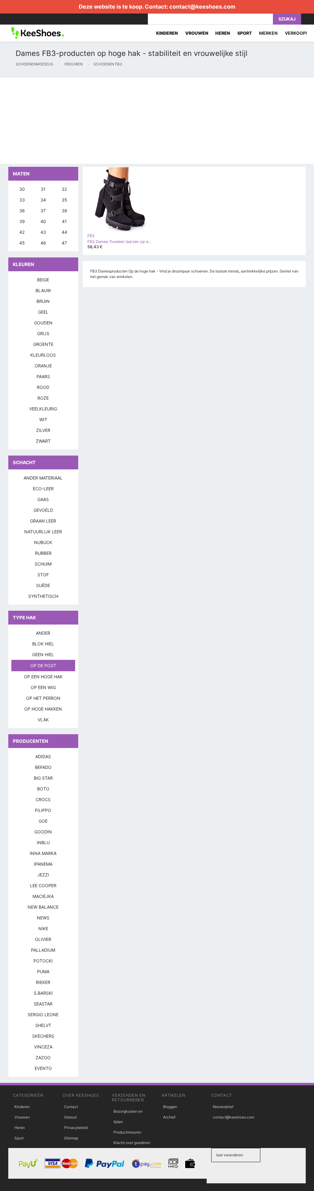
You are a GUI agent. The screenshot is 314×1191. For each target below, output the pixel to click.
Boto (43, 788)
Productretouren (127, 1132)
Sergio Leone (43, 1014)
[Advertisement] (157, 121)
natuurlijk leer (43, 531)
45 (22, 242)
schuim (43, 563)
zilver (43, 430)
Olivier (43, 939)
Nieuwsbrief (223, 1106)
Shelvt (43, 1025)
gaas (43, 499)
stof (43, 574)
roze (43, 398)
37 (43, 210)
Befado (43, 767)
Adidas (43, 756)
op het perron (43, 698)
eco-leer (43, 488)
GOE (43, 821)
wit (43, 419)
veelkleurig (43, 408)
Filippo (43, 810)
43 (43, 232)
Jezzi (43, 874)
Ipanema (43, 864)
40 (43, 221)
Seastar (43, 1003)
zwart (43, 441)
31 (43, 189)
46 (43, 242)
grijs (43, 333)
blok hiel (43, 643)
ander (43, 633)
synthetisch (43, 596)
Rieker (43, 982)
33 (22, 199)
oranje (43, 365)
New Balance (43, 907)
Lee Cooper (43, 885)
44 (64, 232)
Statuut (70, 1117)
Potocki (43, 960)
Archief (169, 1117)
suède (43, 585)
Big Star (43, 778)
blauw (43, 290)
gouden (43, 322)
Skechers (43, 1036)
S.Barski (43, 993)
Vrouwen (22, 1117)
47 (64, 242)
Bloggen (170, 1106)
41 (64, 221)
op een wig (43, 687)
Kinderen (22, 1106)
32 (64, 189)
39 (22, 221)
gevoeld (43, 510)
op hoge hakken (43, 708)
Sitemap (71, 1138)
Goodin (43, 831)
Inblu (43, 842)
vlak (43, 719)
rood (43, 387)
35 (64, 199)
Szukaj (287, 19)
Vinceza (43, 1046)
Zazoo (43, 1057)
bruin (43, 301)
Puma (43, 971)
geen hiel (43, 654)
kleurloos (43, 355)
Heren (19, 1127)
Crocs (43, 799)
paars (43, 376)
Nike (43, 928)
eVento (43, 1068)
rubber (43, 553)
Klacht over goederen (131, 1142)
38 (64, 210)
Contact (71, 1106)
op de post (43, 665)
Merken (268, 33)
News (43, 917)
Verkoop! (296, 33)
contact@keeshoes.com (202, 6)
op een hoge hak (43, 676)
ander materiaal (43, 477)
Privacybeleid (76, 1127)
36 (22, 210)
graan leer (43, 520)
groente (43, 344)
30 (22, 189)
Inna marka (43, 853)
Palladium (43, 950)
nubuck (43, 542)
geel (43, 312)
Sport (19, 1138)
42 (22, 232)
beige (43, 279)
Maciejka (43, 896)
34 (43, 199)
